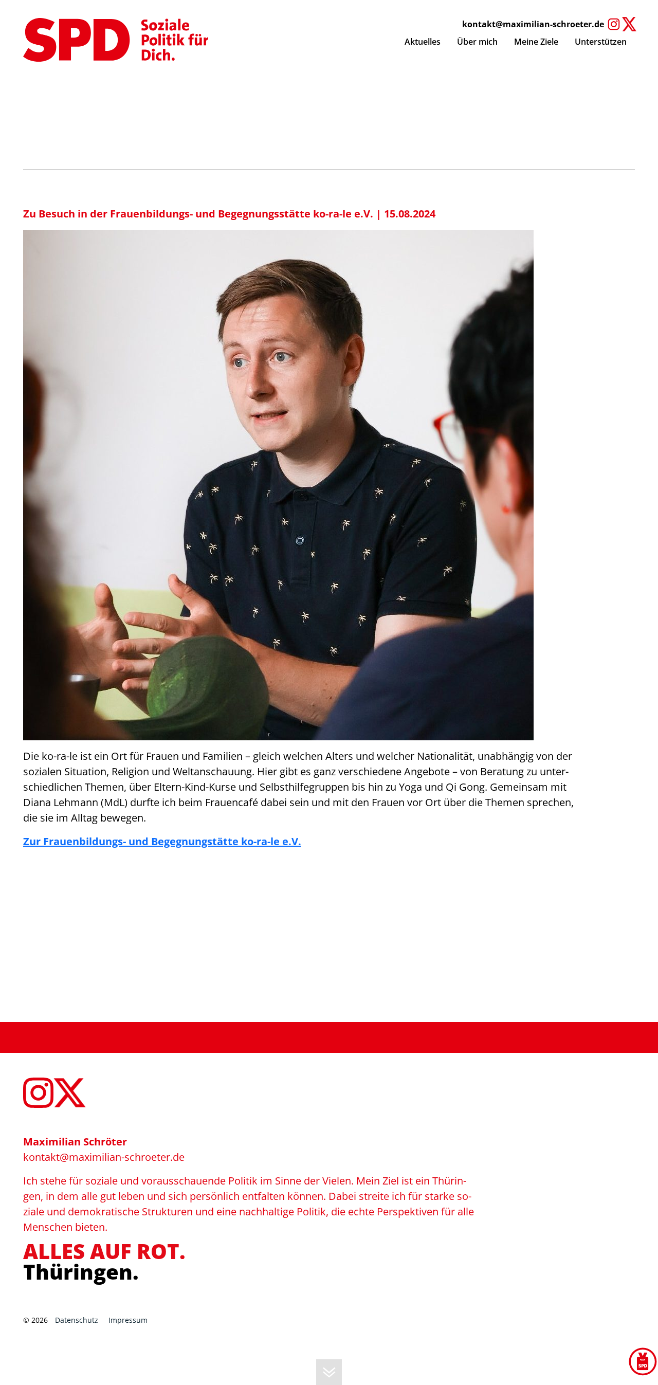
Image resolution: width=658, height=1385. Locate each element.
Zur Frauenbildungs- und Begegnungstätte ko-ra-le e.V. (162, 841)
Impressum (128, 1320)
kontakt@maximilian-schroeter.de (533, 24)
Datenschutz (76, 1320)
